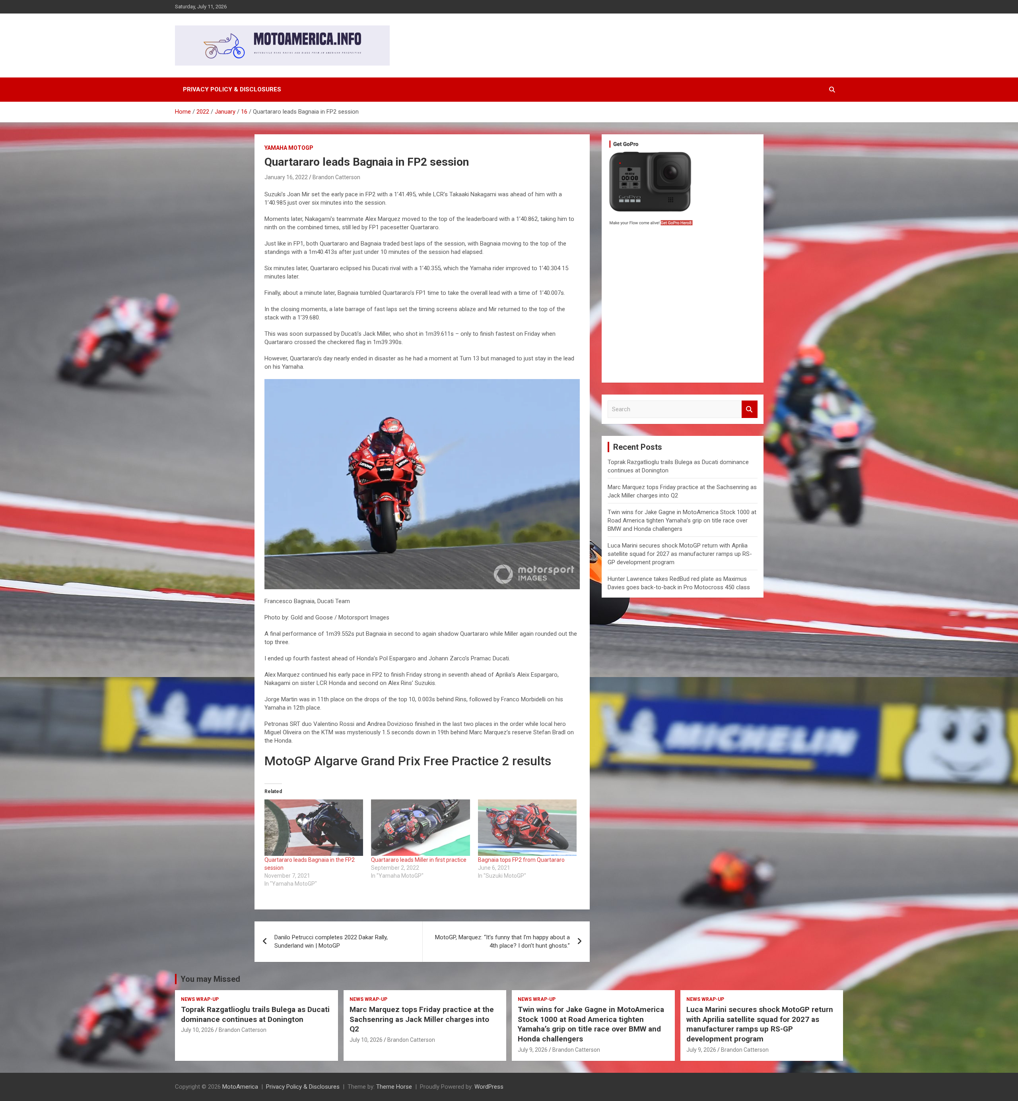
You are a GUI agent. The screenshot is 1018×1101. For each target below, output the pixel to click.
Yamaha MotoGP (288, 148)
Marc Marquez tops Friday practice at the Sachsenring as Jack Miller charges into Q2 (422, 1019)
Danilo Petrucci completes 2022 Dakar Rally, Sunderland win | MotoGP (331, 941)
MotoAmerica (240, 1086)
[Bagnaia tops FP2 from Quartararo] (527, 827)
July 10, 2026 (197, 1030)
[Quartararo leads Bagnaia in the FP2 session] (313, 827)
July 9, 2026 (533, 1050)
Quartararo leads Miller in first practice (418, 860)
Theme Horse (394, 1086)
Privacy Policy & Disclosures (232, 89)
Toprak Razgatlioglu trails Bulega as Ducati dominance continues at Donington (255, 1014)
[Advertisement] (683, 306)
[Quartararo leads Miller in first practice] (420, 827)
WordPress (488, 1086)
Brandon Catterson (336, 177)
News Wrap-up (200, 999)
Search (750, 409)
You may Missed (210, 979)
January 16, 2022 (286, 177)
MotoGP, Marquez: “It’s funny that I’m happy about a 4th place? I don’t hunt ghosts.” (502, 941)
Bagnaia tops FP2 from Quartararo (521, 860)
